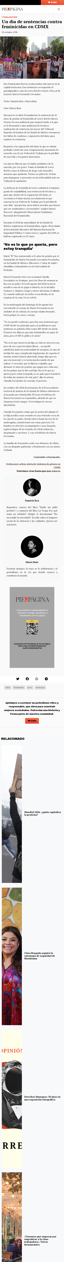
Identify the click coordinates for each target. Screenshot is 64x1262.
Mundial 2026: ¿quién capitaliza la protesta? (42, 813)
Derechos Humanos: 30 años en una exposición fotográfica (42, 1098)
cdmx (7, 687)
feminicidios (19, 687)
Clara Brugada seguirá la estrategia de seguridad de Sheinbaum (39, 955)
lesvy (30, 687)
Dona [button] (53, 2)
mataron (38, 470)
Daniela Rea (32, 500)
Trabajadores (9, 17)
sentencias (40, 687)
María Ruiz (32, 562)
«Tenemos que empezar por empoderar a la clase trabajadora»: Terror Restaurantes (40, 1240)
